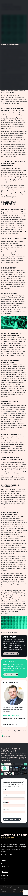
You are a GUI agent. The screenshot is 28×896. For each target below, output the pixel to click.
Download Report (10, 819)
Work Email (6, 809)
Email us (3, 864)
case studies (4, 878)
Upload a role (9, 674)
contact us (11, 611)
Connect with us (5, 854)
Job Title (5, 796)
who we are (4, 875)
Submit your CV (10, 653)
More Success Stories (10, 724)
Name (5, 789)
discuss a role (5, 866)
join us (3, 880)
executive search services (9, 607)
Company (6, 802)
